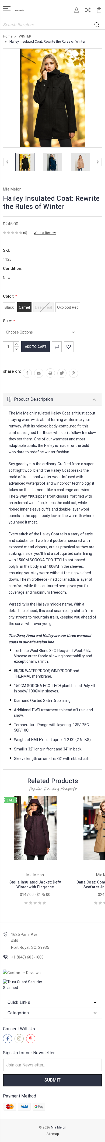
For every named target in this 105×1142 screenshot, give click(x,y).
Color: (10, 296)
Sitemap (53, 1134)
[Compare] (88, 11)
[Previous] (7, 162)
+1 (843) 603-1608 (27, 957)
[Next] (98, 162)
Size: (9, 320)
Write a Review (45, 233)
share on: (12, 371)
